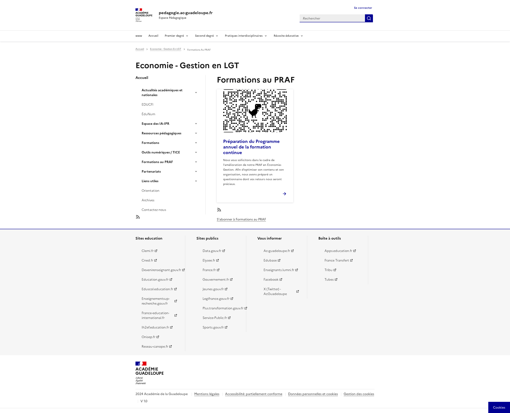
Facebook (271, 279)
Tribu (328, 269)
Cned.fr (147, 260)
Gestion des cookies (359, 393)
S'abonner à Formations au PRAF (241, 219)
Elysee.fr (209, 260)
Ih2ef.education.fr (155, 327)
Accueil (153, 36)
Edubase (270, 260)
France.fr (209, 269)
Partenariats (151, 171)
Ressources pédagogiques (161, 133)
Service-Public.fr (215, 317)
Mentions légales (206, 393)
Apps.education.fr (338, 250)
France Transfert (337, 260)
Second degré (204, 36)
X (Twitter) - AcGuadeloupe (275, 291)
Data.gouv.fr (212, 250)
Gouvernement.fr (216, 279)
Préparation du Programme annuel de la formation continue (251, 147)
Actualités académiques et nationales (162, 92)
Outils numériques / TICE (161, 152)
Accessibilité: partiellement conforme (253, 393)
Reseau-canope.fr (155, 346)
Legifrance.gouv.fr (216, 298)
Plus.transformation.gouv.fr (222, 308)
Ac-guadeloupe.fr (277, 250)
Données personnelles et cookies (313, 393)
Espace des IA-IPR (155, 123)
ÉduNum (148, 114)
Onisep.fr (148, 336)
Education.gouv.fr (155, 279)
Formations (150, 142)
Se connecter (363, 8)
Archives (148, 200)
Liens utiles (150, 181)
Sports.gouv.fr (213, 327)
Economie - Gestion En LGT (165, 49)
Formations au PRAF (157, 161)
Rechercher (369, 18)
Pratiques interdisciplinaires (244, 36)
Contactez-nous (154, 209)
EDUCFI (147, 104)
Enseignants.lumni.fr (279, 269)
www (138, 36)
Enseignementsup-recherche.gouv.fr (156, 301)
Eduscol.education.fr (157, 289)
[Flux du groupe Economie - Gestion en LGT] (173, 216)
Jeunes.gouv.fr (213, 289)
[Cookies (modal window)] (499, 407)
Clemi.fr (148, 250)
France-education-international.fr (155, 315)
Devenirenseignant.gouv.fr (161, 269)
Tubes (329, 279)
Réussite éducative (286, 36)
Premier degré (174, 36)
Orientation (150, 190)
